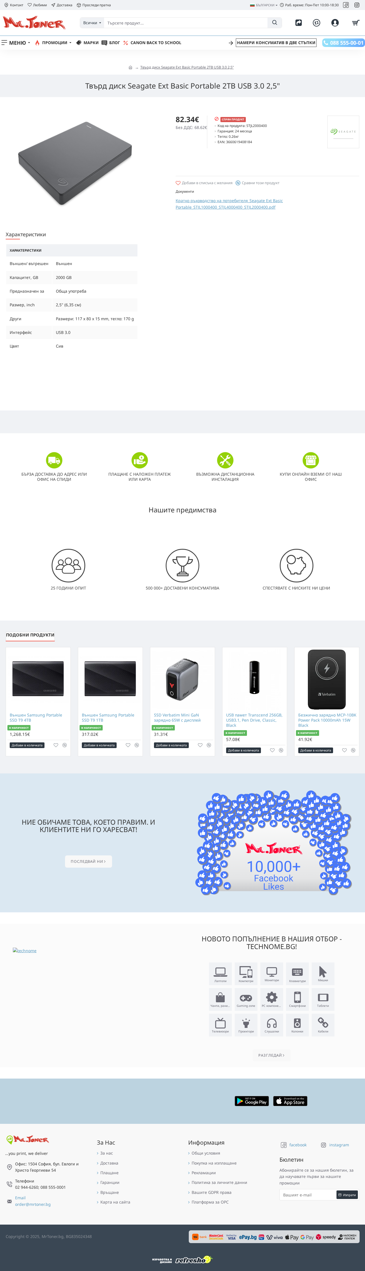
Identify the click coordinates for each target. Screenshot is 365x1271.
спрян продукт (233, 119)
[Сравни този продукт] (64, 745)
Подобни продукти (30, 635)
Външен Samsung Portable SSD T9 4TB (36, 718)
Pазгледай (270, 1055)
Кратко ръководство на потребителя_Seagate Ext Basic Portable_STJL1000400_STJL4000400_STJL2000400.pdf (229, 204)
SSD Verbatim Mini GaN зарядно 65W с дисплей (177, 718)
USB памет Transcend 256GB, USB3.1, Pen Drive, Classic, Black (254, 720)
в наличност (19, 728)
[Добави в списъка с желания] (56, 745)
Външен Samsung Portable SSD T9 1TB (108, 718)
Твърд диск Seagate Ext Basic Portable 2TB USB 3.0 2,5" (187, 67)
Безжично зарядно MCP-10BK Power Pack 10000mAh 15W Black (327, 720)
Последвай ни (87, 861)
